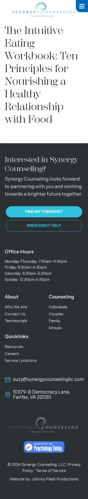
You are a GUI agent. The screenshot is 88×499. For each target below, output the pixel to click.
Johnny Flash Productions (55, 479)
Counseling (61, 297)
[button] (82, 6)
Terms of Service (51, 471)
